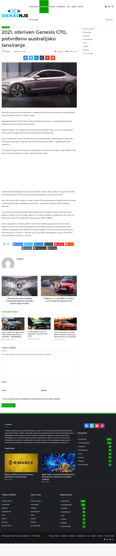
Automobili (44, 6)
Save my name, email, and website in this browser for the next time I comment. (32, 399)
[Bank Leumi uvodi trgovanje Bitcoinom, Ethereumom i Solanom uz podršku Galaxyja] (58, 463)
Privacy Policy (34, 6)
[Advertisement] (39, 173)
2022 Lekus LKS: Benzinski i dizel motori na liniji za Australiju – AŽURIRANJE (13, 334)
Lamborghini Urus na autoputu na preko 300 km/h (37, 334)
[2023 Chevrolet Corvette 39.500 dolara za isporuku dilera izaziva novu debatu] (65, 323)
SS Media (36, 536)
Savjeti (74, 6)
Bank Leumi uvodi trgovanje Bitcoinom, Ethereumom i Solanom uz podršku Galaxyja (58, 476)
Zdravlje (52, 6)
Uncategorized (84, 443)
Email (4, 390)
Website (44, 390)
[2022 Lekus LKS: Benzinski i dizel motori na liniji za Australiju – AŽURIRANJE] (13, 323)
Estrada (80, 6)
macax (8, 51)
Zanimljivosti (61, 6)
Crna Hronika (33, 20)
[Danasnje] (15, 13)
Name (4, 382)
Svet (68, 6)
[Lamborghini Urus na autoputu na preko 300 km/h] (39, 323)
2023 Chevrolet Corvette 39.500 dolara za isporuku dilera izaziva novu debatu (65, 334)
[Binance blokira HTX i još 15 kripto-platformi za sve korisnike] (21, 463)
